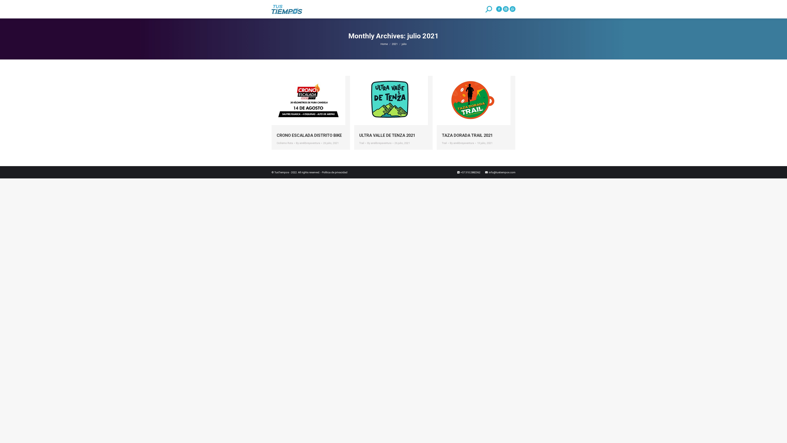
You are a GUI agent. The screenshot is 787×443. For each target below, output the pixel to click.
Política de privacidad (334, 172)
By (308, 143)
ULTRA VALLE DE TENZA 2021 (387, 135)
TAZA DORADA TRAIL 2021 (467, 135)
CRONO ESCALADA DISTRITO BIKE (309, 135)
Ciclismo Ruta (285, 143)
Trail (361, 143)
